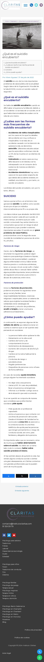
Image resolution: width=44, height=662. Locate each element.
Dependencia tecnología (12, 551)
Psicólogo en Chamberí (11, 611)
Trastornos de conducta (11, 569)
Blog (4, 622)
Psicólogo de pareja (10, 585)
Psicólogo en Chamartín (12, 609)
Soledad (5, 556)
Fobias (5, 546)
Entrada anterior (21, 486)
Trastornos (6, 543)
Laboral (5, 548)
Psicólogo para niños (10, 564)
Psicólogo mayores (10, 590)
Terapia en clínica (9, 596)
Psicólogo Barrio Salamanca (13, 606)
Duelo (4, 554)
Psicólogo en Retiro (10, 614)
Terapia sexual (7, 588)
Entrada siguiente (22, 491)
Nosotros (6, 619)
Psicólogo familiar (9, 582)
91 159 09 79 (7, 526)
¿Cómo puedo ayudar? (13, 72)
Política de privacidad (33, 630)
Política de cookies (22, 637)
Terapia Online (8, 593)
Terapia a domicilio (9, 598)
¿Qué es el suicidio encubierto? (15, 63)
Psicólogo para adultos (11, 540)
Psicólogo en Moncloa (11, 617)
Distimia (5, 575)
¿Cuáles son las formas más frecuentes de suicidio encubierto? (19, 66)
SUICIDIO (8, 70)
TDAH (4, 567)
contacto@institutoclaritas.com (17, 524)
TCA (4, 572)
